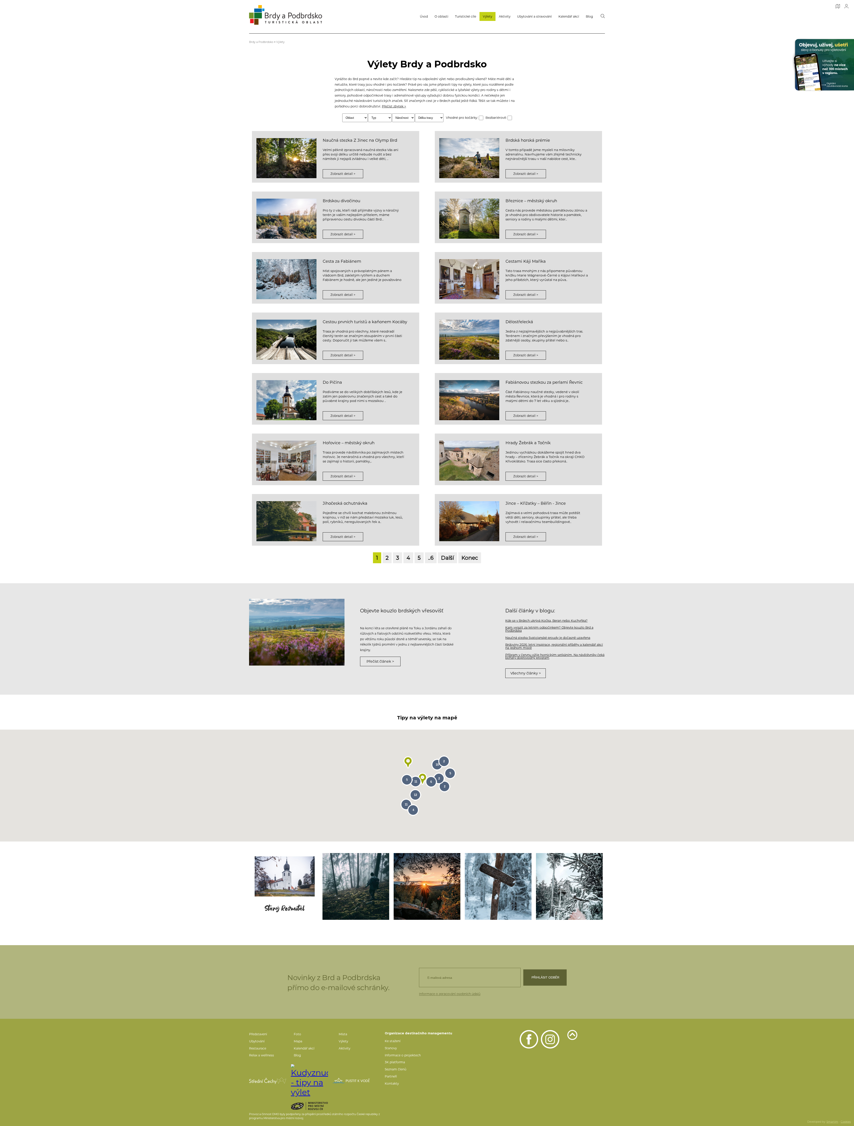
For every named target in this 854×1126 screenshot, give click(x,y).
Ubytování (257, 1041)
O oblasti (441, 16)
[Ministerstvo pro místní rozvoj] (317, 1106)
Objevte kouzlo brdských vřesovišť (401, 611)
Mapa (298, 1041)
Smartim (832, 1121)
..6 (430, 558)
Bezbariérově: (496, 118)
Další (447, 558)
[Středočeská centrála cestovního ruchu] (267, 1081)
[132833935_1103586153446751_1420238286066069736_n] (284, 886)
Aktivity (504, 16)
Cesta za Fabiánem (342, 261)
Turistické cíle (465, 16)
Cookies (846, 1121)
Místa (343, 1034)
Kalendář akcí (568, 16)
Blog (589, 16)
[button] (408, 762)
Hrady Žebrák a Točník (528, 442)
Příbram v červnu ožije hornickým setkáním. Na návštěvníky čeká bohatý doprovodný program (554, 656)
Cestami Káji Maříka (526, 261)
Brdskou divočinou (341, 200)
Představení (258, 1034)
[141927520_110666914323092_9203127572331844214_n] (569, 886)
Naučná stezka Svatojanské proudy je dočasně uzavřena (547, 638)
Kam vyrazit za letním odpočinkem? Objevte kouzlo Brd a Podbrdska (549, 629)
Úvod (424, 16)
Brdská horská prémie (528, 140)
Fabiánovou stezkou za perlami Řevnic (544, 382)
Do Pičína (332, 382)
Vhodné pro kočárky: (462, 118)
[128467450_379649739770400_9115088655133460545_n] (355, 886)
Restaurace (257, 1048)
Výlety (487, 16)
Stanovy (391, 1048)
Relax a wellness (261, 1055)
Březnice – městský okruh (531, 200)
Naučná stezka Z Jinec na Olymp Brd (360, 140)
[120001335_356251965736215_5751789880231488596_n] (427, 886)
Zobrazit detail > (342, 174)
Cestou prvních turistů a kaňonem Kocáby (365, 321)
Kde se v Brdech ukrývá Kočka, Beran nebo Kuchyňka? (546, 620)
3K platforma (395, 1062)
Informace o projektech (403, 1055)
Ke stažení (393, 1041)
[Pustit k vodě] (351, 1080)
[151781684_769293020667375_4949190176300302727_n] (498, 886)
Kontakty (392, 1083)
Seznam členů (395, 1069)
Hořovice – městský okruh (349, 442)
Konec (469, 558)
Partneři (391, 1076)
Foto (297, 1034)
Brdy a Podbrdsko (261, 42)
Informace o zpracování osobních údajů (449, 994)
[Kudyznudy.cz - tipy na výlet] (309, 1080)
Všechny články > (525, 673)
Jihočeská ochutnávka (345, 503)
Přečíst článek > (380, 661)
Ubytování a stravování (534, 16)
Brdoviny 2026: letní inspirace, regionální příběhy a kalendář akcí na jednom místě (554, 646)
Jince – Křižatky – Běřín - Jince (536, 503)
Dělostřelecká (519, 321)
